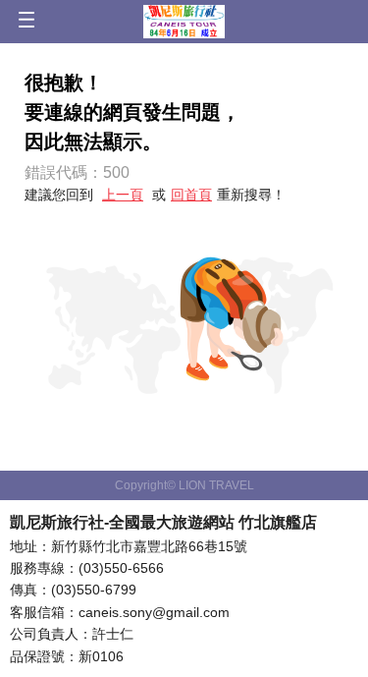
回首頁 (191, 194)
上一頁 (122, 194)
